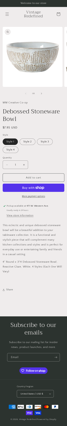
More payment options (33, 196)
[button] (7, 14)
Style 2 (27, 141)
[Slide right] (41, 93)
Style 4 (10, 149)
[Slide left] (26, 93)
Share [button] (9, 289)
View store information (20, 215)
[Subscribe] (56, 357)
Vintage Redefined (28, 419)
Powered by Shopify (46, 419)
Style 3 (45, 141)
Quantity (7, 157)
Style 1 (10, 141)
